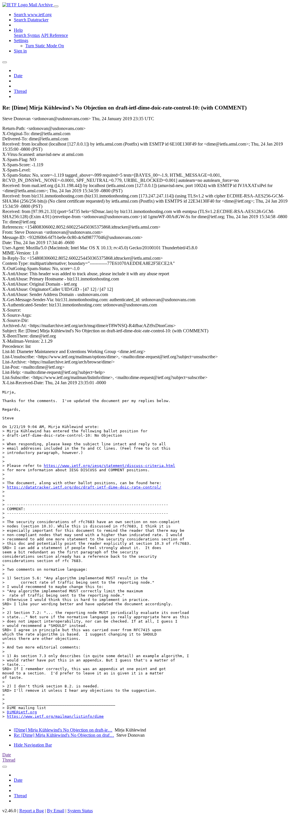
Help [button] (18, 30)
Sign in (20, 50)
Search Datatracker (31, 19)
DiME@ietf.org (22, 712)
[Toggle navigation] (56, 6)
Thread (20, 91)
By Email (55, 810)
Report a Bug (31, 810)
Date (18, 75)
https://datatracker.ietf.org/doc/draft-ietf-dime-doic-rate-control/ (84, 487)
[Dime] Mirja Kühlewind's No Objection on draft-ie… (63, 729)
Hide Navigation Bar (33, 744)
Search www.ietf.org (33, 14)
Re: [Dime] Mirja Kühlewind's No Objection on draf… (64, 735)
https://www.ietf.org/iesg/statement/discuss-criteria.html (109, 465)
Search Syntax (27, 35)
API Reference (54, 35)
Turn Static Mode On (44, 45)
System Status (80, 810)
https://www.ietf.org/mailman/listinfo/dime (55, 716)
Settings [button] (21, 40)
